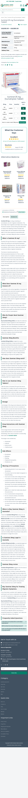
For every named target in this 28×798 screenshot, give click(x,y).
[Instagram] (1, 665)
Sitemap (2, 711)
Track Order (18, 1)
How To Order (4, 709)
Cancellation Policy (5, 734)
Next (25, 147)
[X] (3, 665)
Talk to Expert (23, 24)
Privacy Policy (4, 721)
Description (6, 217)
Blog (2, 694)
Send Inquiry (22, 122)
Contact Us (3, 704)
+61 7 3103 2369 (10, 1)
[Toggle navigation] (3, 12)
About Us (3, 701)
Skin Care (3, 687)
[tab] (6, 216)
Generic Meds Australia (18, 743)
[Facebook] (7, 665)
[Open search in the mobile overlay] (12, 9)
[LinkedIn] (5, 665)
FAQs (2, 706)
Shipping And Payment (5, 726)
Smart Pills (3, 684)
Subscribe (14, 673)
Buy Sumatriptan (11, 62)
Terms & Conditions (5, 731)
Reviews (2, 714)
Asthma (2, 691)
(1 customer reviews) (6, 24)
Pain (6, 17)
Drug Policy (3, 724)
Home (2, 17)
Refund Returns (4, 729)
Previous (3, 147)
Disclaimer (3, 736)
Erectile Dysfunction (5, 682)
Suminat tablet (13, 435)
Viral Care (3, 689)
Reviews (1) (14, 217)
